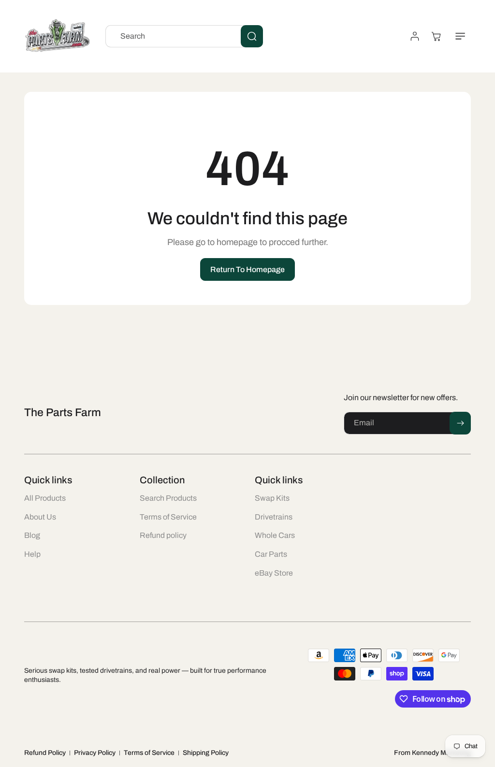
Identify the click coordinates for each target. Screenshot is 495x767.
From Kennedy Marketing (432, 752)
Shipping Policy (206, 752)
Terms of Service (149, 752)
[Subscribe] (460, 423)
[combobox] (184, 36)
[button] (460, 36)
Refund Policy (45, 752)
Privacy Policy (95, 752)
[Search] (252, 36)
